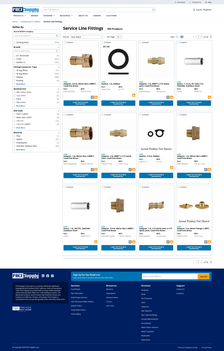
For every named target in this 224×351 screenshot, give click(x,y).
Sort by (66, 37)
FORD (37, 59)
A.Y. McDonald (37, 55)
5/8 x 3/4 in (37, 102)
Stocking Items (37, 42)
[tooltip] (69, 92)
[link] (19, 16)
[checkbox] (14, 42)
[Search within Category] (56, 35)
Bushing (37, 80)
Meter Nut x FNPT (37, 117)
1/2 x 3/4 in (37, 95)
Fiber (37, 136)
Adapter (37, 77)
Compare (69, 42)
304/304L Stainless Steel (37, 146)
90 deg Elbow (37, 73)
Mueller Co (37, 62)
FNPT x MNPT (37, 114)
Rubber (37, 139)
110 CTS (37, 121)
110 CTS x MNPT (37, 124)
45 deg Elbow (37, 70)
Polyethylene (37, 142)
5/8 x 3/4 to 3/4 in (37, 92)
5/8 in (37, 99)
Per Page (111, 37)
